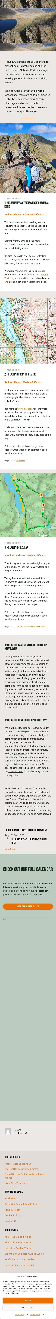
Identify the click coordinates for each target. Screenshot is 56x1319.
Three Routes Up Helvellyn (18, 1164)
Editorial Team (20, 1133)
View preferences (28, 1307)
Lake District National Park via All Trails (30, 626)
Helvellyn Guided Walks (18, 1248)
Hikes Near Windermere (17, 1183)
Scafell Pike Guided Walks (20, 1259)
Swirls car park (24, 409)
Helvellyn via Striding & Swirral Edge (29, 841)
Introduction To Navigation (20, 1265)
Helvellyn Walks (22, 29)
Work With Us (12, 1198)
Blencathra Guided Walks (19, 1242)
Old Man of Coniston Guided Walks (24, 1254)
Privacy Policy (35, 1315)
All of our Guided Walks (18, 1237)
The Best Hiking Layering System (21, 1169)
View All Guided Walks (28, 906)
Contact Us (11, 1221)
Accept (28, 1300)
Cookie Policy (19, 1315)
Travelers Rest (15, 771)
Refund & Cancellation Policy (21, 1204)
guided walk (20, 753)
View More (10, 849)
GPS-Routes (20, 461)
